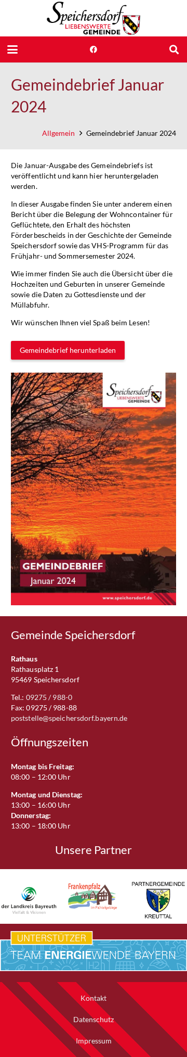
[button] (12, 49)
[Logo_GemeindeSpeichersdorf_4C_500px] (93, 18)
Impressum (94, 1040)
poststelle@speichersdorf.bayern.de (69, 718)
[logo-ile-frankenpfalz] (94, 896)
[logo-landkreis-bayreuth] (29, 900)
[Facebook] (93, 49)
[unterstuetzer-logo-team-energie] (93, 951)
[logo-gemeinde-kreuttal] (158, 900)
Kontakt (93, 998)
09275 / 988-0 (49, 697)
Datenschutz (93, 1019)
